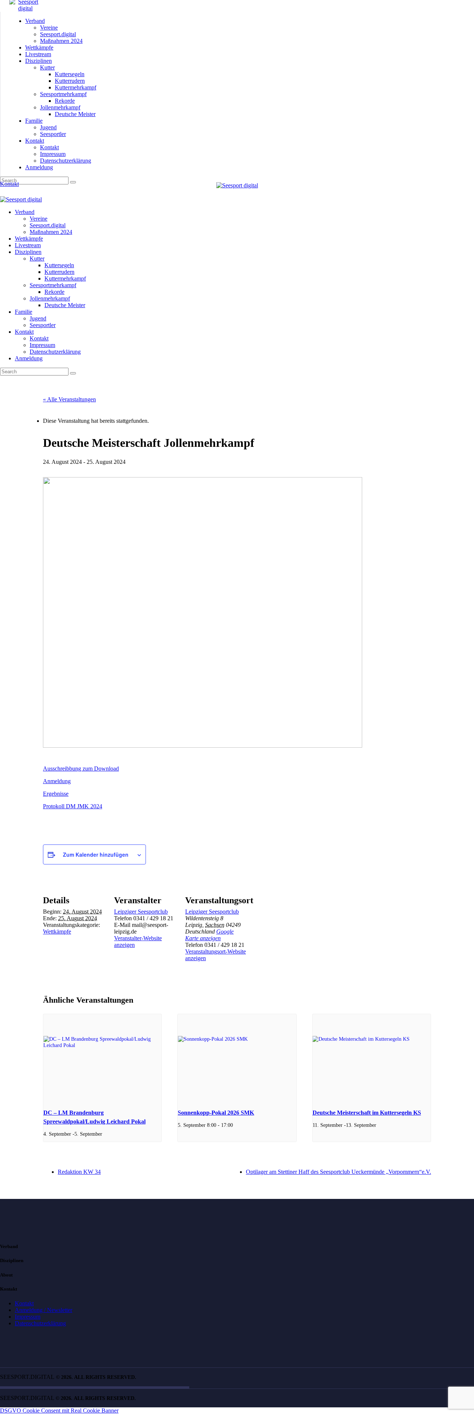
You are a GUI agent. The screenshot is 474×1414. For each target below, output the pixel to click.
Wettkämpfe (57, 931)
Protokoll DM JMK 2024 (72, 806)
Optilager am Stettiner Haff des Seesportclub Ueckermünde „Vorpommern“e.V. (338, 1172)
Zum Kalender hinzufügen (95, 854)
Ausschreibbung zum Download (81, 768)
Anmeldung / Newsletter (43, 1310)
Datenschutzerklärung (40, 1323)
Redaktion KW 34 (79, 1172)
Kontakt (24, 1303)
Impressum (27, 1316)
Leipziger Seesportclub (141, 911)
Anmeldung (57, 781)
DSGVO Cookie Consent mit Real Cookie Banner (59, 1410)
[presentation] (102, 1058)
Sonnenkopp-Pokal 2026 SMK (216, 1112)
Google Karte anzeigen (209, 934)
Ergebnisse (56, 794)
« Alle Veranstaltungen (69, 399)
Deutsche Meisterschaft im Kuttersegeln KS (367, 1112)
